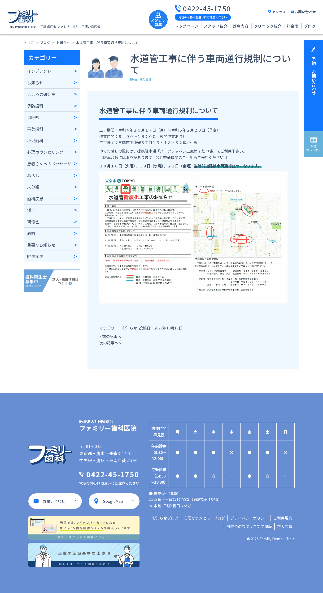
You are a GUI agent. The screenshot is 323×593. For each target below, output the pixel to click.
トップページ (187, 26)
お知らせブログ (165, 518)
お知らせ (35, 82)
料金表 (293, 26)
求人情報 (284, 526)
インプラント (39, 71)
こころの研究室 (41, 94)
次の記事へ (108, 343)
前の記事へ (111, 336)
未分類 (33, 187)
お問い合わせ (305, 11)
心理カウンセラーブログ (204, 518)
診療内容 (241, 26)
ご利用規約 (282, 518)
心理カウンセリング (45, 152)
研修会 (33, 222)
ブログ (310, 26)
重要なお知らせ (41, 245)
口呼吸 (33, 117)
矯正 (31, 210)
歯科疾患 (35, 198)
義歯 (31, 233)
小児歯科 (35, 140)
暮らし (33, 175)
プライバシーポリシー (249, 518)
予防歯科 (35, 106)
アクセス (279, 11)
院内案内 (35, 256)
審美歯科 (35, 129)
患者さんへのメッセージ (49, 163)
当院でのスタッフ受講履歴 (249, 526)
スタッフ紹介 (216, 26)
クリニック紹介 (268, 26)
